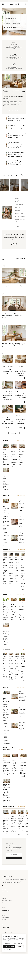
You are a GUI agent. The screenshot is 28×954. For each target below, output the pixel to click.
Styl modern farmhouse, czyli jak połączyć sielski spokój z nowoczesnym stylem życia (16, 162)
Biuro (4, 696)
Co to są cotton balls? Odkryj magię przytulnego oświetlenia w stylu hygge (15, 767)
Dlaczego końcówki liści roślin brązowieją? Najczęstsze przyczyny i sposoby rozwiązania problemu (6, 612)
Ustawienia (19, 946)
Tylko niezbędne (7, 949)
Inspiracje (4, 896)
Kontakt (4, 0)
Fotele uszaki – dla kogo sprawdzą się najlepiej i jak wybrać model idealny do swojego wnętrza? (6, 483)
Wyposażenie (6, 815)
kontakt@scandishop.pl (7, 932)
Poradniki (5, 602)
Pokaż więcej (14, 433)
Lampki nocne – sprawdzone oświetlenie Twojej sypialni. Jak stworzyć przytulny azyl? (5, 668)
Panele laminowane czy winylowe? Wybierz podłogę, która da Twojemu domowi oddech (6, 637)
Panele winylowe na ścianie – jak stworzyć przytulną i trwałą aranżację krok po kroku (14, 612)
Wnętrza (5, 504)
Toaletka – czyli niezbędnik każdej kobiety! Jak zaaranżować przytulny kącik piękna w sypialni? (23, 670)
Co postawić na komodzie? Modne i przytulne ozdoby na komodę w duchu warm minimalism (6, 768)
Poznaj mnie (19, 226)
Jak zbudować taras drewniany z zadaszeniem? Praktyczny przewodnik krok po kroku (21, 613)
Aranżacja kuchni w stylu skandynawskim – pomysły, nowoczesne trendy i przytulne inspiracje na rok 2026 (11, 572)
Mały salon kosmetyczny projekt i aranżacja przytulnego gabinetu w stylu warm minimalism (17, 118)
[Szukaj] (25, 4)
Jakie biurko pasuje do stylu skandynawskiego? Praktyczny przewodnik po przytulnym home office (14, 345)
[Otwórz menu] (3, 4)
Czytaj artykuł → (14, 110)
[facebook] (2, 886)
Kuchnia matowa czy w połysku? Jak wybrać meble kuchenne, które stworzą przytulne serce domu (17, 570)
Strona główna (5, 891)
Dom (3, 893)
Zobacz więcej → (21, 440)
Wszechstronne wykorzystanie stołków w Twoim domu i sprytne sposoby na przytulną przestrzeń (23, 769)
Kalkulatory (4, 907)
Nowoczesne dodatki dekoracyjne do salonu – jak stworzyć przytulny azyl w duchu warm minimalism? (6, 795)
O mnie (8, 0)
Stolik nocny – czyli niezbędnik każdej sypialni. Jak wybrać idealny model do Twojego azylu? (11, 669)
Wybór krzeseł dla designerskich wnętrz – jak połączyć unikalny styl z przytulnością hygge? (13, 824)
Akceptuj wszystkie (9, 946)
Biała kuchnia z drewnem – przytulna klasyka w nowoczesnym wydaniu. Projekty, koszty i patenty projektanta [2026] (23, 574)
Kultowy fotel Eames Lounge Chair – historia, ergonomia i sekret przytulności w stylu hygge (14, 459)
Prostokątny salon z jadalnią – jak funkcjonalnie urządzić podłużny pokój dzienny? (12, 315)
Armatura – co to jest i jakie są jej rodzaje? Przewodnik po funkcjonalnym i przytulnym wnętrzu (6, 825)
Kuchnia (5, 557)
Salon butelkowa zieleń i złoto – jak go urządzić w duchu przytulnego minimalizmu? (16, 154)
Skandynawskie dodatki (7, 900)
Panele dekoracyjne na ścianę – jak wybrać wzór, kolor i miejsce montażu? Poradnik (17, 135)
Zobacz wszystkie (20, 258)
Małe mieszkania (5, 917)
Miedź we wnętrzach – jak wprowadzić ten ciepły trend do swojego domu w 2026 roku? (14, 96)
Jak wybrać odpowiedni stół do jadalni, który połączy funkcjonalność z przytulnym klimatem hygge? (21, 825)
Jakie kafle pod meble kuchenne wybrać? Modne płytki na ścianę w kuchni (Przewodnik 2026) (17, 127)
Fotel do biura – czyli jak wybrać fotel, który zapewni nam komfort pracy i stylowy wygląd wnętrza (22, 712)
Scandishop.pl (14, 4)
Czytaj (7, 377)
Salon (4, 449)
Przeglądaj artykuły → (10, 27)
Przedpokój (4, 919)
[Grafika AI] (14, 505)
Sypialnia (5, 656)
